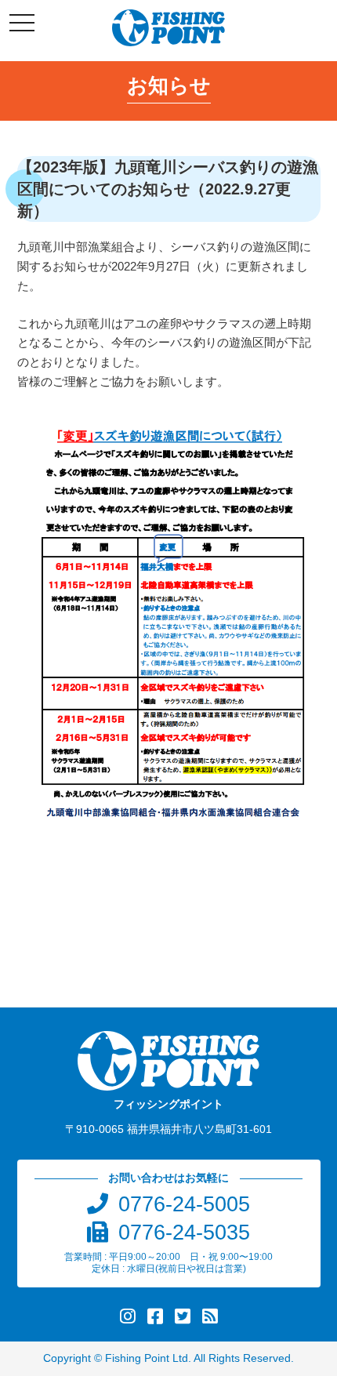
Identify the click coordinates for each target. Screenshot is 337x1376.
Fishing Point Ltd (146, 1358)
